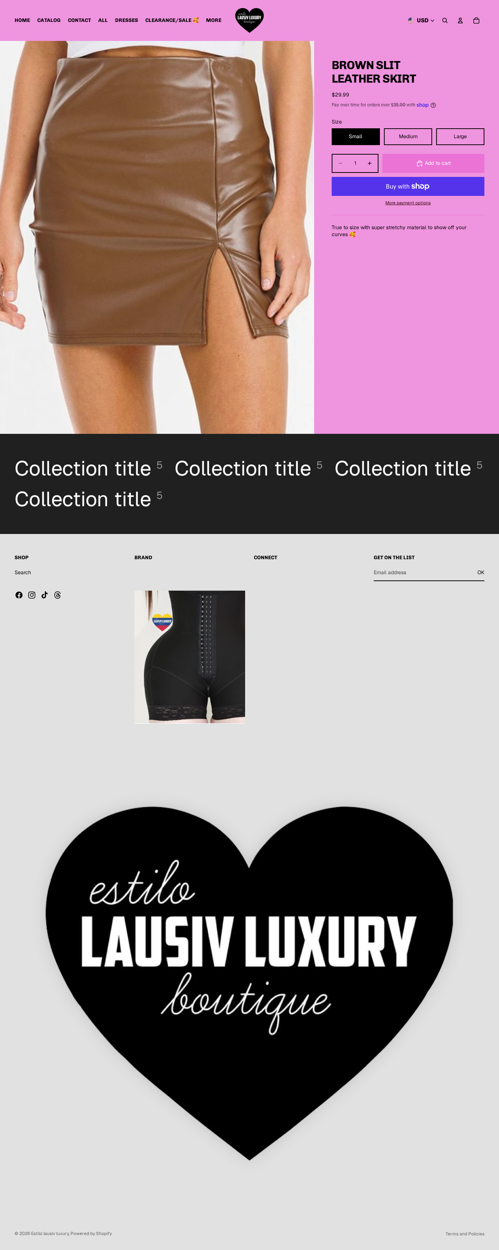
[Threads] (57, 595)
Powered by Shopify (91, 1233)
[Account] (460, 20)
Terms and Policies (465, 1234)
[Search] (445, 20)
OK (480, 572)
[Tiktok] (44, 595)
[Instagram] (31, 595)
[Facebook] (19, 595)
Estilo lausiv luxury (50, 1233)
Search (23, 572)
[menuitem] (213, 20)
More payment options (408, 202)
